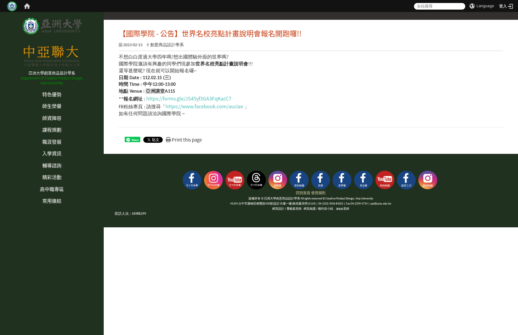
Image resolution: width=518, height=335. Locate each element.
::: (2, 88)
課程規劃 (51, 130)
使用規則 (318, 192)
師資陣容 (51, 118)
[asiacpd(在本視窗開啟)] (213, 179)
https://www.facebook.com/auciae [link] (204, 106)
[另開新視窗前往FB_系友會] (364, 179)
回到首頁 (303, 192)
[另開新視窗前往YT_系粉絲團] (385, 179)
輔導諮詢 (51, 165)
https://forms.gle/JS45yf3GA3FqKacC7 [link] (188, 98)
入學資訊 (51, 153)
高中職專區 (52, 189)
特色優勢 (51, 94)
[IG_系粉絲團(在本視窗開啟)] (428, 179)
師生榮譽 (51, 106)
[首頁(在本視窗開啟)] (26, 6)
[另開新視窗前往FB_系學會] (342, 179)
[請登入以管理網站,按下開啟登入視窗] (11, 6)
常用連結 (51, 201)
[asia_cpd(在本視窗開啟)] (192, 179)
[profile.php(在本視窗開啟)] (299, 179)
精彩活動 (51, 177)
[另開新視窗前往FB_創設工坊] (406, 179)
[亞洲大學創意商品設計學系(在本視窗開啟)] (52, 25)
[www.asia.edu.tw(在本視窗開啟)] (321, 179)
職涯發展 (51, 142)
